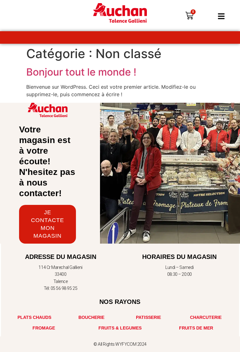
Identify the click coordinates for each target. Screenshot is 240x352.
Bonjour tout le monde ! (81, 72)
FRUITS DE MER (196, 327)
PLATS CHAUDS (34, 317)
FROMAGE (43, 327)
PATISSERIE (148, 317)
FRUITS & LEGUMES (120, 327)
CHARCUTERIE (206, 317)
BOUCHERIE (91, 317)
